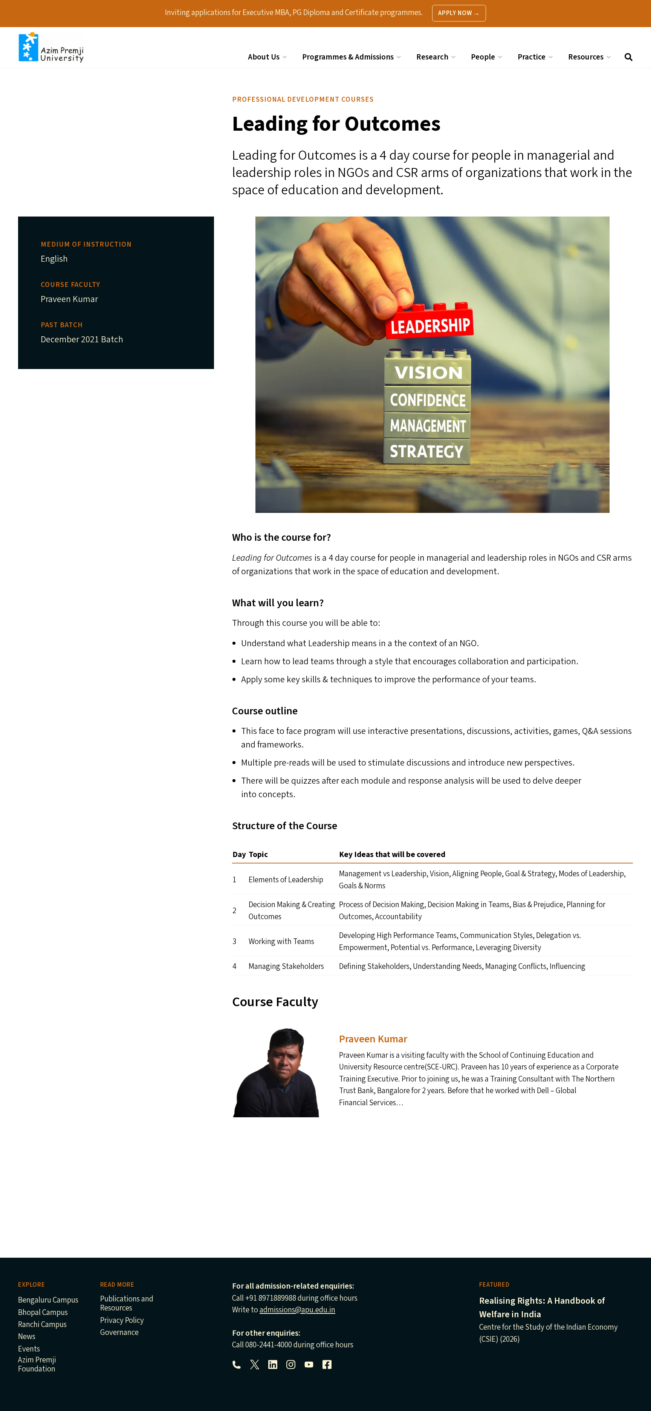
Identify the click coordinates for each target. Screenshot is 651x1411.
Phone (237, 1365)
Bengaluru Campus (48, 1300)
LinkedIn (273, 1365)
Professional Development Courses (303, 99)
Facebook (327, 1365)
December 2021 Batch (82, 339)
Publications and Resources (126, 1303)
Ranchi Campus (42, 1325)
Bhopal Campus (43, 1313)
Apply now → (459, 13)
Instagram (291, 1365)
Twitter (255, 1365)
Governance (119, 1333)
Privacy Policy (122, 1321)
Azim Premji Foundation (37, 1364)
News (26, 1337)
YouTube (309, 1365)
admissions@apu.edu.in (297, 1309)
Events (29, 1349)
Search (628, 57)
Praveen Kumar (69, 299)
